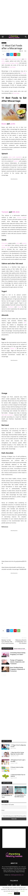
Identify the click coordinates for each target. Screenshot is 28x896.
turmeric (19, 59)
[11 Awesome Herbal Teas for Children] (5, 776)
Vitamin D (13, 348)
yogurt (3, 63)
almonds (8, 63)
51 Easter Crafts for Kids (17, 767)
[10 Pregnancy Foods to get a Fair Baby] (5, 761)
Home (3, 40)
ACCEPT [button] (17, 893)
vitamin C (16, 161)
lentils (9, 59)
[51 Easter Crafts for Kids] (5, 769)
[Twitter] (11, 54)
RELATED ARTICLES (7, 648)
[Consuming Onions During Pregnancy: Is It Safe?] (5, 654)
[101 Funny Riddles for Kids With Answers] (21, 790)
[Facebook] (8, 54)
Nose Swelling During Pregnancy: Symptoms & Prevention (17, 669)
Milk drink (16, 212)
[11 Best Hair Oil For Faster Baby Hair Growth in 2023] (5, 754)
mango (19, 307)
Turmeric (5, 212)
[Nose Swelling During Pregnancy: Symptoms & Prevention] (5, 669)
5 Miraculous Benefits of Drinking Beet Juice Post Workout (20, 641)
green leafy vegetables (15, 157)
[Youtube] (20, 885)
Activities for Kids (18, 793)
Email (3, 810)
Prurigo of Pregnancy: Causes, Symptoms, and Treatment (17, 661)
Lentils (12, 124)
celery (18, 243)
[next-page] (5, 675)
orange (17, 63)
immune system (21, 217)
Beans (3, 59)
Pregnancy (8, 40)
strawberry (11, 307)
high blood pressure (7, 415)
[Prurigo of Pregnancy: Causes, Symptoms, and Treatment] (5, 661)
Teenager (4, 793)
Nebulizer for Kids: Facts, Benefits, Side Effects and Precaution (8, 641)
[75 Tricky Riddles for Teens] (7, 790)
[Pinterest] (15, 54)
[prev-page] (3, 675)
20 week (23, 73)
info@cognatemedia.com (17, 875)
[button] (2, 37)
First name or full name (8, 804)
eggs (12, 63)
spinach (14, 59)
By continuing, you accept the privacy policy (14, 816)
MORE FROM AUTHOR (19, 648)
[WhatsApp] (18, 54)
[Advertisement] (14, 3)
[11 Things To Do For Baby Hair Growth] (5, 747)
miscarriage (12, 67)
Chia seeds (5, 243)
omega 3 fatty (6, 247)
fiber (25, 322)
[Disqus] (14, 697)
